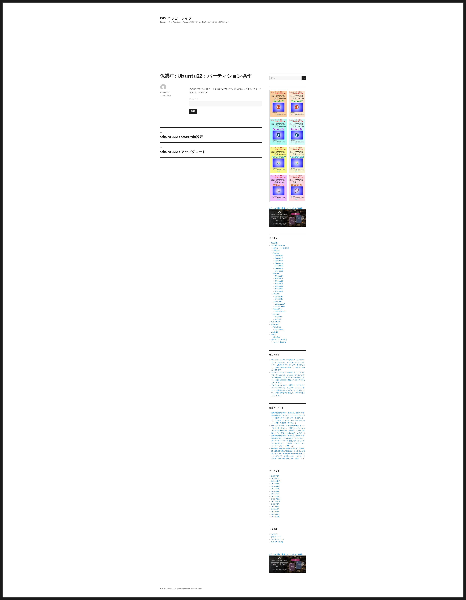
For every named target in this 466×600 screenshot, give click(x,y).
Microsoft (275, 324)
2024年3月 (275, 489)
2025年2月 (275, 476)
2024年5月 (275, 484)
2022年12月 (275, 499)
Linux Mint (277, 309)
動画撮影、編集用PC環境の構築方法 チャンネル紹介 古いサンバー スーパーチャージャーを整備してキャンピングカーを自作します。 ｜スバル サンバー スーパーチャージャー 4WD (288, 441)
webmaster (164, 92)
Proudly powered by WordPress (189, 589)
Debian (276, 294)
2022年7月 (275, 509)
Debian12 (279, 296)
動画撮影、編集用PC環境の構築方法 (284, 448)
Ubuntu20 (279, 286)
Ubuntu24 (279, 276)
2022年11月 (275, 501)
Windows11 (279, 329)
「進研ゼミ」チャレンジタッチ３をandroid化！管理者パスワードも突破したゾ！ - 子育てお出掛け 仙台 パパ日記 (288, 430)
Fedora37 (279, 256)
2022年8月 (275, 507)
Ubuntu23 (279, 279)
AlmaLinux (277, 301)
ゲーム (273, 335)
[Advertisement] (233, 55)
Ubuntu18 (279, 289)
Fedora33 (279, 268)
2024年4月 (275, 486)
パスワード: (193, 99)
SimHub (276, 337)
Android (274, 332)
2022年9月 (275, 504)
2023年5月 (275, 496)
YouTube (274, 243)
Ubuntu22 (279, 281)
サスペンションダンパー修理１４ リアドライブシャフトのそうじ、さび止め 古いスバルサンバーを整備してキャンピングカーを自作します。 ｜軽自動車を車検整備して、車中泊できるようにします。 (288, 377)
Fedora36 (279, 258)
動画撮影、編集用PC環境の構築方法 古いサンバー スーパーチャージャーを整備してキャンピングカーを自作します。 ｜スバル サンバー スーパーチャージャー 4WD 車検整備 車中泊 (288, 418)
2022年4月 (275, 517)
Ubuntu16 (279, 291)
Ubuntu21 (279, 284)
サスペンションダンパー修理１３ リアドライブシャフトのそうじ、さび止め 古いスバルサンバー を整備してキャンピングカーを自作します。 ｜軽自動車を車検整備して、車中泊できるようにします (288, 365)
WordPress (275, 322)
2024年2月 (275, 491)
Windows (277, 327)
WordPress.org (277, 542)
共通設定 (276, 251)
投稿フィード (276, 537)
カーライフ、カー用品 (279, 340)
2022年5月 (275, 514)
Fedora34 (279, 263)
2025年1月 (275, 479)
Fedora (276, 253)
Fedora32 (279, 271)
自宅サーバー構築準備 (281, 248)
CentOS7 (278, 319)
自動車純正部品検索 (278, 413)
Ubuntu (276, 273)
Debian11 (279, 299)
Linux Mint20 (280, 312)
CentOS (276, 314)
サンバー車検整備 (279, 342)
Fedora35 (279, 261)
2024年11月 (275, 481)
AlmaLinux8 (280, 307)
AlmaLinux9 (280, 304)
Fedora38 (279, 266)
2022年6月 (275, 512)
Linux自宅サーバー (278, 245)
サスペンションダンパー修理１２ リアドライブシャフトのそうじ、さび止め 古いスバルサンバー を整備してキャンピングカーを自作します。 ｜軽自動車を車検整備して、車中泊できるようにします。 (288, 390)
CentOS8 (278, 317)
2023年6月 (275, 494)
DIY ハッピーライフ (176, 18)
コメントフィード (277, 539)
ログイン (274, 534)
